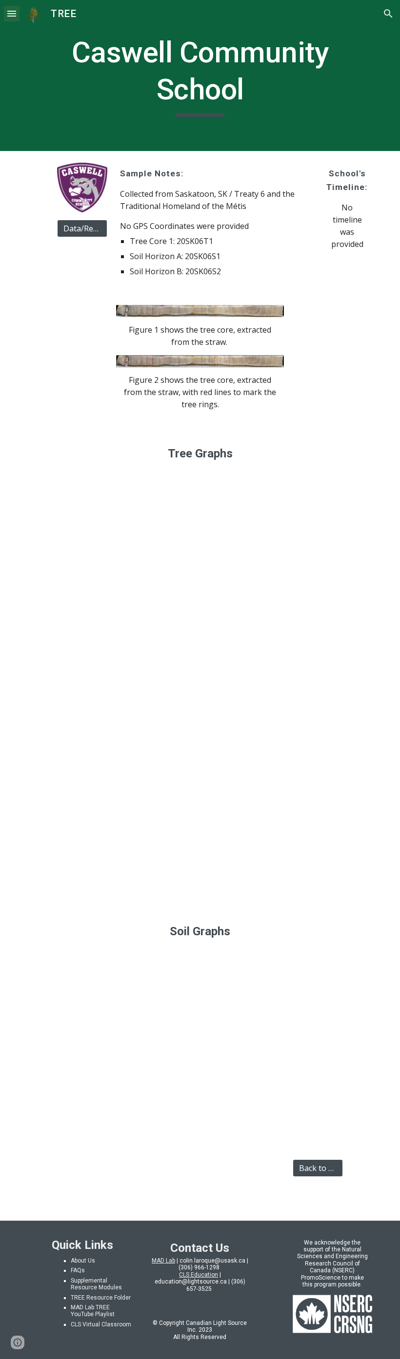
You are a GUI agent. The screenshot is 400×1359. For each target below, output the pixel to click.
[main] (200, 75)
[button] (11, 13)
